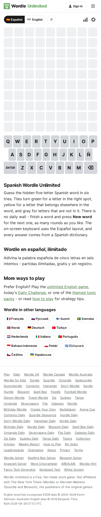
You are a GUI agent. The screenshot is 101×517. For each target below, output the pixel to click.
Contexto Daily (14, 415)
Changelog (35, 450)
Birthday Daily (13, 427)
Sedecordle (83, 380)
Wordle (29, 6)
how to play (43, 298)
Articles (9, 444)
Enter (10, 167)
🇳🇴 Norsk (13, 327)
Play (7, 374)
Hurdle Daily (69, 415)
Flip (45, 403)
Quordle (49, 380)
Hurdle (9, 392)
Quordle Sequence (42, 415)
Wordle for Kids (15, 380)
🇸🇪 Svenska (85, 319)
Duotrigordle (13, 386)
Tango (79, 398)
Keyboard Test (49, 469)
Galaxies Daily (85, 433)
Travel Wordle (38, 398)
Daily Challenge (32, 292)
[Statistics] (85, 19)
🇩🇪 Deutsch (35, 327)
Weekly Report (29, 444)
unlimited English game (67, 286)
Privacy (65, 450)
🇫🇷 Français (15, 319)
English (37, 19)
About (51, 450)
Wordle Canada (54, 374)
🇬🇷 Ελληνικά (74, 346)
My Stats (71, 444)
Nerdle (72, 403)
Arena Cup (87, 409)
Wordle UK (31, 374)
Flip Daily (64, 433)
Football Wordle (75, 392)
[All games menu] (51, 19)
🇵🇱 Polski (50, 346)
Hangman (50, 386)
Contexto (32, 386)
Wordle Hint (88, 464)
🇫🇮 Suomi (63, 319)
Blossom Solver (71, 458)
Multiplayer (68, 409)
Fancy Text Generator (20, 469)
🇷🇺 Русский (39, 319)
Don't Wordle (70, 386)
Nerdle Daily (36, 427)
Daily (16, 374)
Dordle (34, 380)
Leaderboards (14, 450)
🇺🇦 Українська (40, 354)
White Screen (74, 469)
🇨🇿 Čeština (15, 354)
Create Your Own (43, 409)
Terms (78, 450)
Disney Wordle (14, 398)
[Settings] (93, 19)
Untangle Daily (14, 433)
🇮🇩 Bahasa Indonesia (22, 346)
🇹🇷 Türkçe (59, 327)
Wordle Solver (14, 458)
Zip (54, 398)
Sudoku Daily (29, 438)
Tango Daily (50, 438)
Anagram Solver (15, 464)
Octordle (65, 380)
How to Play (52, 444)
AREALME (68, 464)
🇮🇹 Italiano (43, 336)
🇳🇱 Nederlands (17, 336)
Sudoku (65, 398)
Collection (83, 438)
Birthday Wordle (15, 409)
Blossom (23, 392)
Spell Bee (40, 392)
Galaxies (57, 403)
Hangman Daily (45, 421)
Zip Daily (10, 438)
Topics (67, 438)
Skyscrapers (30, 403)
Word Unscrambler (44, 464)
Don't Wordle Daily (17, 421)
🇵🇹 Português (68, 336)
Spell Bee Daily (83, 427)
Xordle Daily (68, 421)
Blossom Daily (59, 427)
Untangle (10, 403)
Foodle (56, 392)
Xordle (88, 386)
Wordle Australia (80, 374)
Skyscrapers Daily (41, 433)
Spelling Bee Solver (42, 458)
